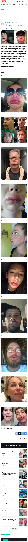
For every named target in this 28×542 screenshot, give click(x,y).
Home (2, 7)
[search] (17, 1)
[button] (9, 28)
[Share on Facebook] (4, 28)
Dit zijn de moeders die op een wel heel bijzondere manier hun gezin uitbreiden (9, 452)
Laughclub (9, 428)
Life (2, 9)
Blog (5, 7)
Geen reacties (14, 22)
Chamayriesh (7, 22)
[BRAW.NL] (3, 1)
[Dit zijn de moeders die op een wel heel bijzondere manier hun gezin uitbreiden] (23, 453)
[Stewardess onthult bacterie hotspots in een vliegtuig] (23, 512)
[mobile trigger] (25, 1)
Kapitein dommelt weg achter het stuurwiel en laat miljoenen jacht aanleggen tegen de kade (9, 492)
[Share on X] (6, 28)
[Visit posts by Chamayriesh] (2, 24)
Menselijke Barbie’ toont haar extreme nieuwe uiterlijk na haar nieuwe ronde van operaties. (10, 462)
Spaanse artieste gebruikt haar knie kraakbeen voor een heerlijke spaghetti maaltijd (9, 520)
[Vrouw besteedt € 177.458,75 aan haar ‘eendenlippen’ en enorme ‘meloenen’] (23, 484)
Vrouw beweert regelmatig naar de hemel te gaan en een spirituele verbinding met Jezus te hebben (9, 502)
